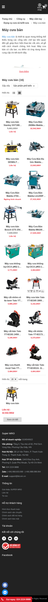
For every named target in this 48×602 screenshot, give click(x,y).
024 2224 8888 (12, 467)
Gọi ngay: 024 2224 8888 (18, 599)
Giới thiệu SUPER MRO (12, 489)
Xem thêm (24, 71)
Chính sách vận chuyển (12, 512)
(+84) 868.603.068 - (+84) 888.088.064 (24, 471)
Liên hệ (5, 493)
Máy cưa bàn (39, 23)
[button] (3, 7)
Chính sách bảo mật (10, 519)
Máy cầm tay (35, 19)
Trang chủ (7, 19)
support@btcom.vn (17, 476)
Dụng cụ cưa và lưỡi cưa (16, 23)
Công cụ (21, 19)
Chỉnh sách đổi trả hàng (12, 515)
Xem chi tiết (12, 419)
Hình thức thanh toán (11, 509)
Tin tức (5, 496)
